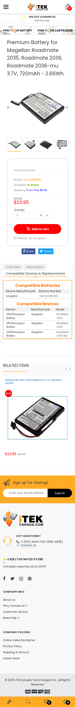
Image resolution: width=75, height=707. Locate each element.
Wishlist (22, 238)
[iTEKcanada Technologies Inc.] (38, 7)
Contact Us (28, 545)
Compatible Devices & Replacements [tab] (35, 273)
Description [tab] (35, 267)
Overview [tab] (13, 267)
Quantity (19, 210)
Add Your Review (25, 170)
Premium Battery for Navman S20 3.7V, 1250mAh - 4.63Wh (34, 381)
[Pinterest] (30, 578)
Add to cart (40, 229)
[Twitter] (12, 578)
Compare (39, 238)
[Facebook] (4, 578)
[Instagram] (21, 578)
